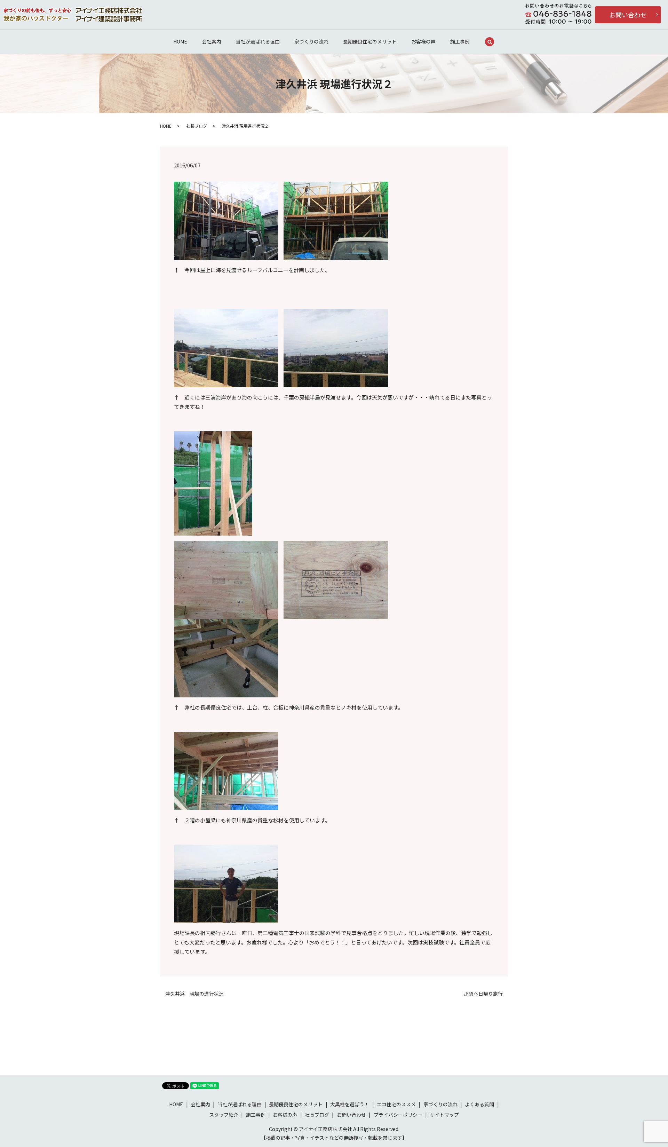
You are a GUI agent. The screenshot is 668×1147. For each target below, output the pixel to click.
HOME (180, 41)
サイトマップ (444, 1114)
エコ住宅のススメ (396, 1104)
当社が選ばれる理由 (258, 41)
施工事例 (460, 41)
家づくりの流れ (311, 41)
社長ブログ (196, 126)
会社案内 (211, 41)
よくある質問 (479, 1104)
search (489, 42)
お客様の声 (423, 41)
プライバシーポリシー (398, 1114)
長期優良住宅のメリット (370, 41)
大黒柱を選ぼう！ (349, 1104)
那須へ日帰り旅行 (483, 993)
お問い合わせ (628, 14)
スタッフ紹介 (223, 1114)
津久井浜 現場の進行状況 (194, 993)
